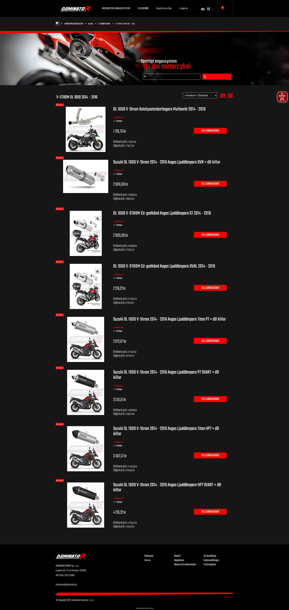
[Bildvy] (222, 96)
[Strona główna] (100, 559)
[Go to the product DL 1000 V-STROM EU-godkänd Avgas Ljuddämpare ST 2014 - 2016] (85, 233)
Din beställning (210, 556)
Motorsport (148, 556)
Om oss (147, 560)
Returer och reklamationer (185, 564)
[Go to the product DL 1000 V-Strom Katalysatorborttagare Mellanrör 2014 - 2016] (85, 129)
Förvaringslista (210, 564)
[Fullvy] (230, 96)
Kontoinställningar (211, 560)
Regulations (179, 560)
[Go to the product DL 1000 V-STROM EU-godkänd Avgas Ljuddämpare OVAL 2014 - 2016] (85, 286)
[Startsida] (75, 8)
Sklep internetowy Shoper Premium (144, 608)
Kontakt (177, 556)
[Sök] (216, 77)
